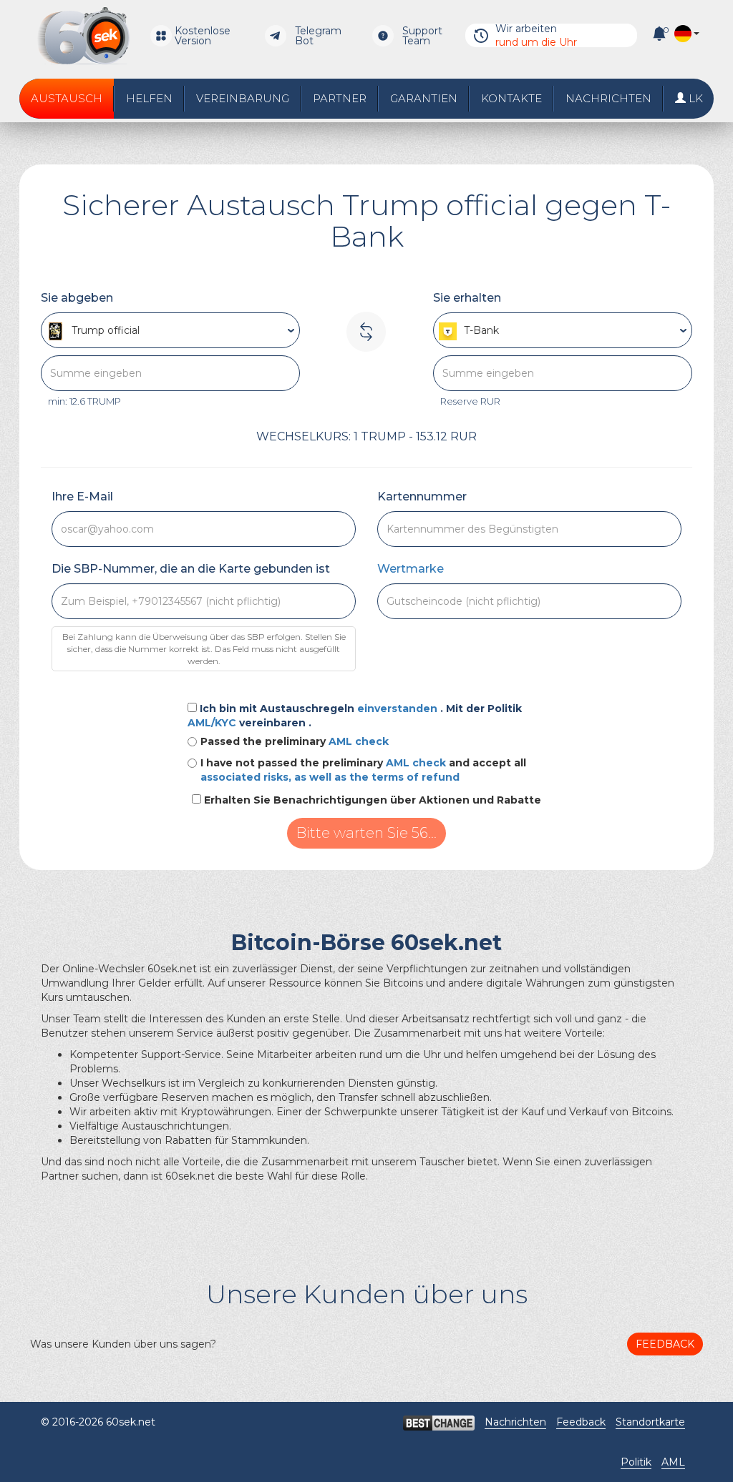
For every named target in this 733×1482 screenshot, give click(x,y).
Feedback (665, 1344)
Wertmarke (410, 568)
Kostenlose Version (202, 35)
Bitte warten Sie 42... (366, 832)
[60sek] (83, 35)
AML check (359, 741)
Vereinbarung (242, 98)
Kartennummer (422, 496)
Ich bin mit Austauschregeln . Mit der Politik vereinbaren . (355, 715)
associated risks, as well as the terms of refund (330, 777)
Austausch (66, 98)
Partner (339, 98)
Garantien (423, 98)
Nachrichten (608, 98)
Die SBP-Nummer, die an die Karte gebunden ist (191, 568)
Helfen (149, 98)
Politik (636, 1462)
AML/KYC (213, 722)
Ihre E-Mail (82, 496)
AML (673, 1462)
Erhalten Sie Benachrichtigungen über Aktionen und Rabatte (372, 800)
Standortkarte (650, 1422)
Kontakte (511, 98)
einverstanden (398, 708)
